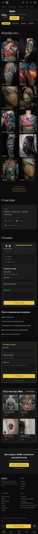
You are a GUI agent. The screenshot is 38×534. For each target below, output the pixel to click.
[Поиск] (23, 2)
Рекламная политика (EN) (27, 507)
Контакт (30, 23)
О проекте (23, 496)
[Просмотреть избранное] (27, 2)
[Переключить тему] (31, 2)
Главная (3, 7)
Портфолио (5, 23)
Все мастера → (30, 391)
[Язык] (35, 2)
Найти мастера (5, 496)
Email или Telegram (8, 355)
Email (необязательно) (10, 284)
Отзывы (23, 23)
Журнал (22, 481)
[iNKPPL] (7, 2)
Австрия (20, 7)
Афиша (3, 503)
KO (17, 521)
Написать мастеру (18, 526)
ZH (19, 521)
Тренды (22, 486)
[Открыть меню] (3, 2)
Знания (22, 488)
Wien (26, 7)
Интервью (23, 484)
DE (6, 521)
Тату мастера (12, 7)
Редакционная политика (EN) (28, 505)
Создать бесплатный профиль (19, 465)
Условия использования (27, 499)
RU (2, 521)
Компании (4, 508)
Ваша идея (6, 362)
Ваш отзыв (7, 290)
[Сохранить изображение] (16, 41)
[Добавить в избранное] (22, 18)
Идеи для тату (5, 501)
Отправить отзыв (19, 303)
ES (8, 521)
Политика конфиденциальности (26, 502)
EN (4, 521)
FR (11, 521)
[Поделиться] (34, 526)
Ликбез (3, 510)
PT (15, 521)
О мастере (15, 23)
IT (13, 521)
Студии (3, 506)
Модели (3, 499)
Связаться (14, 18)
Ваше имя (6, 277)
